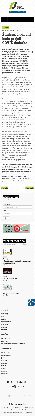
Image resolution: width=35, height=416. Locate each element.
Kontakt (4, 330)
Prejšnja (4, 188)
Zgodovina (4, 341)
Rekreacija (5, 314)
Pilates (3, 368)
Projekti (4, 327)
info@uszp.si (17, 386)
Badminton (5, 352)
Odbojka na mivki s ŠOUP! (12, 294)
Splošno (5, 257)
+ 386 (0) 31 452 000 (16, 382)
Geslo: (4, 211)
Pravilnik (4, 374)
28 (25, 410)
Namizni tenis (6, 355)
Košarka (4, 360)
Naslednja (30, 188)
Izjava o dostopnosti (26, 412)
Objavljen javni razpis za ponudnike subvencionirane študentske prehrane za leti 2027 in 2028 (17, 261)
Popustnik (4, 324)
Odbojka (4, 363)
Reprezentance (6, 322)
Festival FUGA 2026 (10, 278)
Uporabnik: (6, 204)
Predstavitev (5, 338)
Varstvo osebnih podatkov (11, 412)
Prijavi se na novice (17, 404)
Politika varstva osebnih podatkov (13, 344)
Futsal (3, 366)
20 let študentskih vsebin (17, 12)
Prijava (6, 218)
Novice (3, 319)
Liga (2, 316)
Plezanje (4, 371)
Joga (2, 358)
